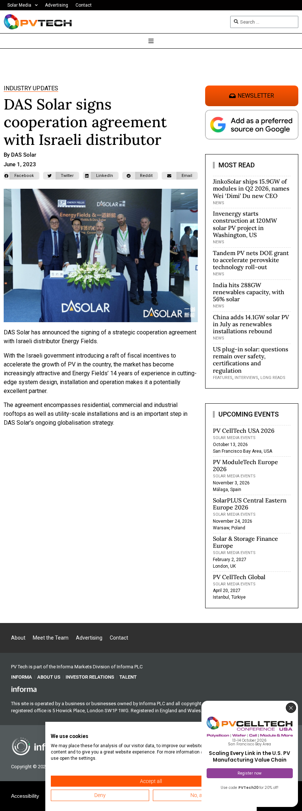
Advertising (56, 5)
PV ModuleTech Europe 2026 (245, 465)
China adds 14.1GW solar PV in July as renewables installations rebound (251, 324)
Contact (84, 5)
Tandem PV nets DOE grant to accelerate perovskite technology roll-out (251, 260)
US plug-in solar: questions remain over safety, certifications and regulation (250, 359)
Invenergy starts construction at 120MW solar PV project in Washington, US (245, 224)
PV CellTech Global (239, 577)
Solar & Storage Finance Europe (245, 542)
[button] (21, 176)
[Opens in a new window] (24, 688)
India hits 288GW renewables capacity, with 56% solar (248, 292)
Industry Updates (31, 88)
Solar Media (19, 5)
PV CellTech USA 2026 (243, 430)
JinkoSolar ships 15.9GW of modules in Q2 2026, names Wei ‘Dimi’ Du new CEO (251, 188)
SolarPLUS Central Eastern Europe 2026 (250, 504)
